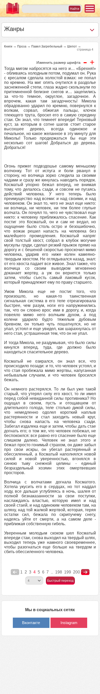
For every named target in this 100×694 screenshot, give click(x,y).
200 (76, 572)
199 (67, 572)
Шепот (72, 46)
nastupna (85, 572)
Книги (8, 46)
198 (58, 572)
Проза (21, 46)
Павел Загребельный (46, 46)
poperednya (15, 572)
